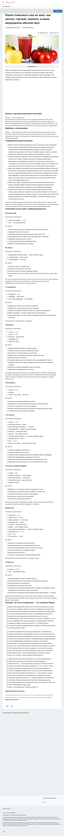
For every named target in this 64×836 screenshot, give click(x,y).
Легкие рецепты (28, 27)
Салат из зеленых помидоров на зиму (24, 697)
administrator (54, 33)
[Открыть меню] (3, 2)
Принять (57, 11)
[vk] (7, 706)
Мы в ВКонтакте (6, 6)
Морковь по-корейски (44, 697)
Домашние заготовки (13, 27)
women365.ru (13, 812)
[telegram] (12, 706)
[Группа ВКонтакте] (32, 66)
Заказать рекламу (6, 808)
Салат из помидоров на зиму (37, 695)
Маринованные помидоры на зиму (16, 695)
